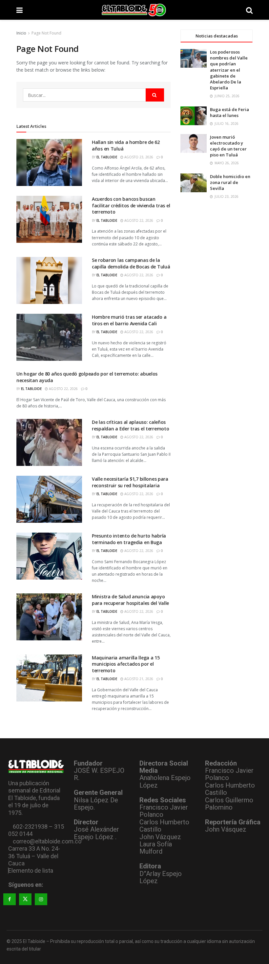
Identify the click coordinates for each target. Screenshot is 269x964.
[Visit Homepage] (134, 9)
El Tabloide (106, 157)
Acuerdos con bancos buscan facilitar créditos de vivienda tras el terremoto (131, 205)
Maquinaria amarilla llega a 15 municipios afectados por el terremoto (126, 664)
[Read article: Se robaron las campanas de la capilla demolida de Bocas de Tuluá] (49, 280)
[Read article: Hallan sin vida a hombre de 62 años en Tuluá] (49, 162)
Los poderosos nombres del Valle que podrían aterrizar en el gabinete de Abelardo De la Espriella (229, 70)
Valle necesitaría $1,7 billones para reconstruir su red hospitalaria (130, 482)
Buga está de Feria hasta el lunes (229, 112)
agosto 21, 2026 (138, 679)
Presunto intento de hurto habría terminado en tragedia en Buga (129, 539)
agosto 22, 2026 (138, 220)
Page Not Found (46, 33)
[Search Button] (249, 10)
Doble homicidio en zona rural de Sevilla (230, 182)
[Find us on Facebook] (9, 899)
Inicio (21, 33)
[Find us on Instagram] (41, 899)
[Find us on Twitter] (25, 899)
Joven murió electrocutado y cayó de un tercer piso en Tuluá (228, 146)
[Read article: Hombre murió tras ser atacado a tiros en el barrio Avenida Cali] (49, 337)
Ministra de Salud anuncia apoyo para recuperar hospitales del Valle (130, 599)
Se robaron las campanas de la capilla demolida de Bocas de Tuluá (131, 263)
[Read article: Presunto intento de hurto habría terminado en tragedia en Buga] (49, 556)
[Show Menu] (19, 10)
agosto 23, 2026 (138, 157)
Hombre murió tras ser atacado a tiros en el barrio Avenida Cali (129, 320)
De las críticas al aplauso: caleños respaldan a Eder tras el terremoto (130, 425)
